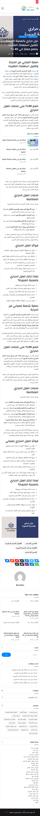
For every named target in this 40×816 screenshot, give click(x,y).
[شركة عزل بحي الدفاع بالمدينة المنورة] (32, 142)
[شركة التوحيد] (28, 8)
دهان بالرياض (34, 763)
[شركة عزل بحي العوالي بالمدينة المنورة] (32, 171)
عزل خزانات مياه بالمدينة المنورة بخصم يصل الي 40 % (30, 635)
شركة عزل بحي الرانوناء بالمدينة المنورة (25, 676)
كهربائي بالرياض (33, 754)
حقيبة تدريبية (34, 798)
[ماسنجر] (7, 560)
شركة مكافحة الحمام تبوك (31, 787)
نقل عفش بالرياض (33, 791)
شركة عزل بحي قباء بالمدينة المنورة (10, 612)
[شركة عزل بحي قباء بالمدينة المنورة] (10, 605)
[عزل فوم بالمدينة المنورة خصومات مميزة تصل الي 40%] (10, 626)
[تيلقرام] (31, 564)
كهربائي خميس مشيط (32, 774)
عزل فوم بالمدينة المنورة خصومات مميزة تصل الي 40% (11, 635)
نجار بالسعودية (24, 730)
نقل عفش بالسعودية (13, 730)
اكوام (36, 802)
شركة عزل (23, 36)
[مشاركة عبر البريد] (21, 564)
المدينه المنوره (26, 19)
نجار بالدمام (34, 730)
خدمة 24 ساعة (30, 552)
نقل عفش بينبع (34, 793)
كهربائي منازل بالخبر (32, 767)
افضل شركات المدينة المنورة (26, 548)
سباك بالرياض (33, 726)
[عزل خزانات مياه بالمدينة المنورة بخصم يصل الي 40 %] (29, 626)
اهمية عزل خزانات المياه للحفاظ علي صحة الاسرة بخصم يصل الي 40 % (30, 613)
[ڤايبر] (26, 564)
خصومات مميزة (22, 723)
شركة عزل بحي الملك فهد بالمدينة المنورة (24, 670)
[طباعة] (16, 564)
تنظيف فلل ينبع (22, 719)
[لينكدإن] (26, 560)
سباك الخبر (35, 765)
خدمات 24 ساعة (33, 723)
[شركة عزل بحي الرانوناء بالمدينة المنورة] (32, 152)
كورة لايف (35, 800)
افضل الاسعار (23, 712)
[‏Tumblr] (21, 560)
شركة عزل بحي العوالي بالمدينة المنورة (25, 682)
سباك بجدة (35, 752)
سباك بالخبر (12, 723)
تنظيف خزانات (16, 715)
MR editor (32, 54)
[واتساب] (36, 564)
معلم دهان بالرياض (33, 759)
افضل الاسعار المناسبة (13, 543)
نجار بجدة (35, 750)
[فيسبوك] (36, 560)
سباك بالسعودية (23, 726)
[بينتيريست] (16, 560)
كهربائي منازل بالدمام (32, 772)
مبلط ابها (35, 782)
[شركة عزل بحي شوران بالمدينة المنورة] (32, 162)
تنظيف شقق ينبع (33, 719)
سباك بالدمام (34, 769)
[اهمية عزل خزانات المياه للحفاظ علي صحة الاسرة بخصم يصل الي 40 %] (29, 605)
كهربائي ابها (35, 776)
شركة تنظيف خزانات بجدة (31, 756)
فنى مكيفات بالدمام (11, 726)
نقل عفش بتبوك (33, 733)
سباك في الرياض (33, 785)
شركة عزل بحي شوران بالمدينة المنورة (14, 159)
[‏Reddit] (11, 560)
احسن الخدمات (30, 543)
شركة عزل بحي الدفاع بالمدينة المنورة (14, 140)
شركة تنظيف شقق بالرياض (30, 761)
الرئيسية (34, 19)
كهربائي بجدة (34, 748)
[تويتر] (31, 560)
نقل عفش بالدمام (33, 795)
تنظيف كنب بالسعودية (9, 719)
